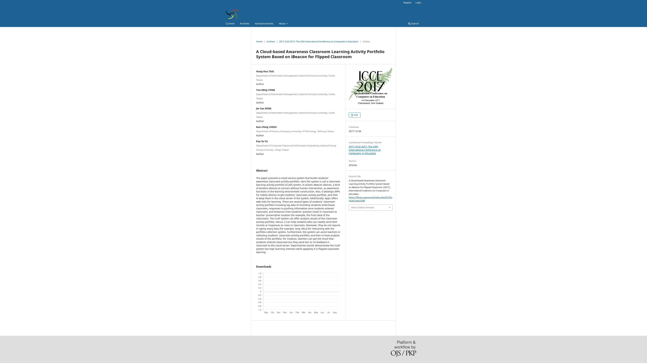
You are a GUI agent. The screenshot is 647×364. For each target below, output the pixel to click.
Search (414, 23)
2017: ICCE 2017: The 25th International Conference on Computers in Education (318, 41)
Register (407, 2)
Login (418, 2)
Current (230, 23)
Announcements (264, 23)
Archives (245, 23)
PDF (355, 115)
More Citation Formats (362, 207)
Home (259, 41)
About (282, 23)
